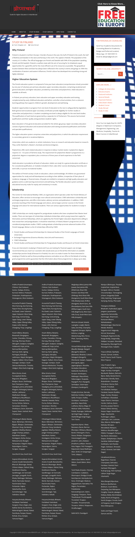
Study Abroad (48, 32)
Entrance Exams (104, 92)
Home (14, 32)
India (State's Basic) (105, 103)
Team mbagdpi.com (20, 45)
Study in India (34, 32)
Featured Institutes (105, 94)
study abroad (37, 264)
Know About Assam (81, 269)
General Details (104, 97)
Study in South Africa (20, 269)
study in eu (46, 264)
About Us (22, 32)
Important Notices (105, 100)
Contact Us (72, 32)
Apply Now (60, 32)
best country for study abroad (22, 264)
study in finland (66, 264)
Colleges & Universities (107, 89)
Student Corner (104, 105)
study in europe (55, 264)
